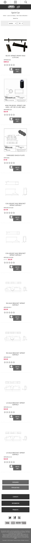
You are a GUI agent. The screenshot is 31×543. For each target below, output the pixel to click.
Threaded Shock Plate (15, 155)
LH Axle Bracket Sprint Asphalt (15, 404)
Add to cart (17, 70)
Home (4, 15)
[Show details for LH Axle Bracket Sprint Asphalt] (15, 388)
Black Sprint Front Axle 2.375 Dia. (15, 56)
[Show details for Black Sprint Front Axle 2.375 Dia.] (15, 40)
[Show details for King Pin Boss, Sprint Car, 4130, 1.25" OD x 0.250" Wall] (15, 90)
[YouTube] (19, 517)
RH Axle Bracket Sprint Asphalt (15, 304)
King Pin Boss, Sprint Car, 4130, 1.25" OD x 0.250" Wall (15, 106)
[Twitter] (10, 517)
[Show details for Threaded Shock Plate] (15, 140)
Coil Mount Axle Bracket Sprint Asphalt (16, 204)
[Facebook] (14, 517)
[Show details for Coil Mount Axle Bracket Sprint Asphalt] (15, 188)
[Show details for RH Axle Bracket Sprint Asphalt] (15, 288)
